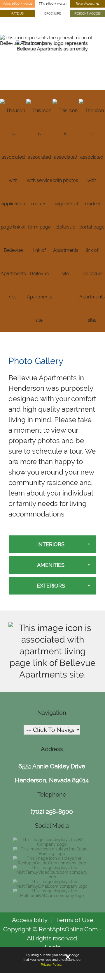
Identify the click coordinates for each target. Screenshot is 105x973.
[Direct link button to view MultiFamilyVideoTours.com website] (51, 877)
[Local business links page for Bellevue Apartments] (52, 674)
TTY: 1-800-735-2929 (52, 3)
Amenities (50, 565)
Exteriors (51, 586)
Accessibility (30, 920)
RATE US (17, 13)
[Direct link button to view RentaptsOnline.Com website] (51, 863)
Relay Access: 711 (87, 3)
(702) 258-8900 (52, 811)
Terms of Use (74, 920)
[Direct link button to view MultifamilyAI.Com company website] (51, 895)
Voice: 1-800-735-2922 (17, 3)
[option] (52, 61)
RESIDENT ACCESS (87, 13)
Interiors (50, 544)
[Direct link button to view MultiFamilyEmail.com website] (51, 886)
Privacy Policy (51, 965)
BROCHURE (52, 13)
